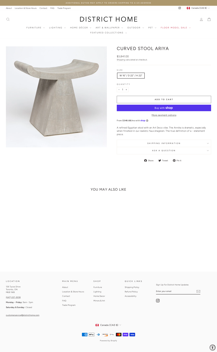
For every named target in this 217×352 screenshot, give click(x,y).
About (9, 8)
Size (120, 70)
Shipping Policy (132, 287)
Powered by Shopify (108, 341)
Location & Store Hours (26, 8)
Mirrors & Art (99, 300)
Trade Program (64, 8)
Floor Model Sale (174, 27)
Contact (43, 8)
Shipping (121, 59)
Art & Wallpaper (108, 27)
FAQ (52, 8)
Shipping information (164, 143)
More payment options (164, 115)
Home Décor (79, 27)
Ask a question (164, 150)
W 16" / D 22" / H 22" (131, 75)
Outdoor (134, 27)
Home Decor (99, 296)
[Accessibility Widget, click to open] (213, 348)
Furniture (34, 27)
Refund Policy (131, 291)
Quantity (123, 84)
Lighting (56, 27)
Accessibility (130, 296)
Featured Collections (107, 32)
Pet (151, 27)
